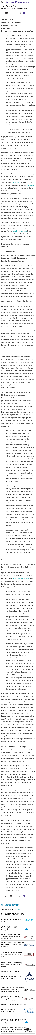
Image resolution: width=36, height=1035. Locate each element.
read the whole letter (20, 231)
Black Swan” (16, 182)
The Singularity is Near (21, 578)
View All (18, 909)
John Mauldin (6, 8)
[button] (2, 13)
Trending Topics (8, 909)
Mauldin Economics (17, 8)
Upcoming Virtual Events (12, 914)
